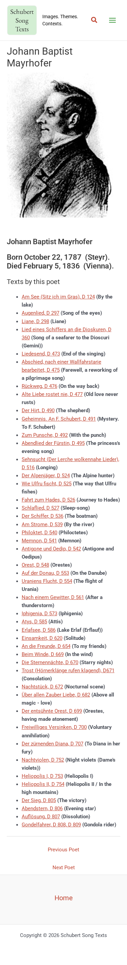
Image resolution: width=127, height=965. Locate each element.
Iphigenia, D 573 (39, 614)
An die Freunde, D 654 (46, 646)
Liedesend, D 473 (41, 354)
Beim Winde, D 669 (43, 654)
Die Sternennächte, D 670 (50, 662)
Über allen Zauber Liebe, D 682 (56, 695)
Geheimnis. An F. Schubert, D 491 (59, 419)
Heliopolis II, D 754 (43, 784)
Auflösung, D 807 (41, 817)
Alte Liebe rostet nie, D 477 (52, 394)
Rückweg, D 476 (39, 386)
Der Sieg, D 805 (39, 800)
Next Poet (63, 867)
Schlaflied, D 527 (40, 508)
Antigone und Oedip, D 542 (51, 549)
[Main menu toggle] (112, 20)
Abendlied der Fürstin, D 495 (53, 443)
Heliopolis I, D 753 (42, 776)
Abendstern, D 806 (42, 808)
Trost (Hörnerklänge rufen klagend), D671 (68, 671)
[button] (94, 20)
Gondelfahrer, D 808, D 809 (51, 825)
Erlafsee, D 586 (39, 630)
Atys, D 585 (34, 622)
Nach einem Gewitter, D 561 (53, 597)
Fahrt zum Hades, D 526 (48, 500)
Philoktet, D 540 (39, 533)
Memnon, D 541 (39, 541)
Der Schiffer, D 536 (42, 516)
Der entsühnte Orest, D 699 (52, 711)
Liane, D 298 (35, 321)
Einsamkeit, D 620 (42, 638)
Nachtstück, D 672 (42, 687)
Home (64, 898)
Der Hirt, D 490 (38, 410)
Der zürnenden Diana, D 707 (52, 744)
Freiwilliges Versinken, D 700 (54, 727)
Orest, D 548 (35, 565)
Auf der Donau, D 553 (45, 573)
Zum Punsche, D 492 (45, 435)
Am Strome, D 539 (42, 524)
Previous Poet (63, 850)
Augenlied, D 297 (40, 313)
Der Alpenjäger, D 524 (46, 476)
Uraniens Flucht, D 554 (47, 581)
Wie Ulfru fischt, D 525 (46, 484)
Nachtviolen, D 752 (43, 760)
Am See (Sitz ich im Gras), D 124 (58, 297)
